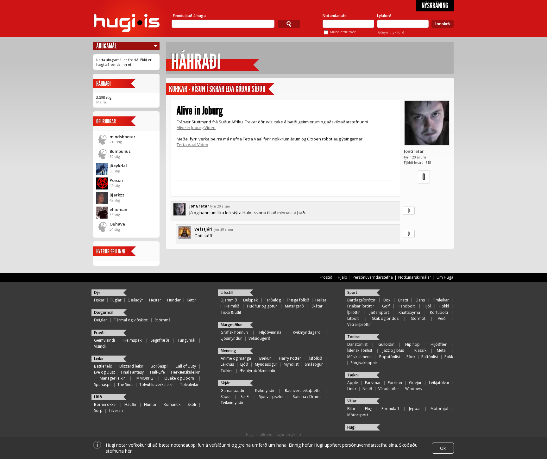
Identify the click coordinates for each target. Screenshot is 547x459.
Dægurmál (103, 312)
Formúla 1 (390, 408)
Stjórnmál (163, 320)
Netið (367, 388)
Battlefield (103, 366)
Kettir (191, 300)
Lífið (98, 397)
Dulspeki (251, 300)
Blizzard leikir (131, 366)
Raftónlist (429, 356)
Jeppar (415, 408)
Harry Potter (290, 358)
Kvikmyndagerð (307, 332)
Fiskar (99, 300)
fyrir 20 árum (220, 206)
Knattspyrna (409, 312)
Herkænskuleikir (185, 372)
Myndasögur (266, 364)
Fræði (99, 332)
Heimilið (231, 306)
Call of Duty (185, 366)
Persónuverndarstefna (373, 277)
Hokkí (444, 306)
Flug (368, 408)
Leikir (99, 358)
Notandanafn (335, 15)
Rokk (448, 356)
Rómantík (172, 404)
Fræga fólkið (298, 300)
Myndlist (291, 364)
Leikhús (227, 364)
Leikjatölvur (439, 382)
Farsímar (373, 382)
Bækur (265, 358)
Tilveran (116, 410)
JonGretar (414, 151)
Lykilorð (384, 15)
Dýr (97, 292)
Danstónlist (357, 344)
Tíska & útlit (231, 312)
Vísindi (100, 346)
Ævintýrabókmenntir (258, 370)
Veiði (442, 318)
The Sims (125, 384)
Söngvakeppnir (363, 362)
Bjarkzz (117, 195)
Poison (116, 180)
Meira (101, 102)
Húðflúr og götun (262, 306)
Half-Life (157, 372)
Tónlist (353, 336)
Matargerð (294, 306)
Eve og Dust (104, 372)
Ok (443, 448)
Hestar (155, 300)
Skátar (317, 306)
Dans (420, 300)
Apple (352, 382)
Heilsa (320, 300)
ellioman (118, 209)
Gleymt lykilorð (391, 32)
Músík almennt (360, 356)
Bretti (403, 300)
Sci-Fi (245, 396)
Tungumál (186, 340)
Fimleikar (441, 300)
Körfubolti (439, 312)
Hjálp (342, 277)
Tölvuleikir (189, 384)
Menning (228, 350)
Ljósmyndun (231, 338)
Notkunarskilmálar (414, 277)
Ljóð (244, 364)
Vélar (351, 401)
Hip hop (412, 344)
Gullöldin (386, 344)
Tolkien (227, 370)
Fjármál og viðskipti (131, 320)
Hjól (427, 306)
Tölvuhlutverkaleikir (156, 384)
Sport (352, 292)
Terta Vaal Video (192, 144)
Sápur (226, 396)
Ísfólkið (315, 358)
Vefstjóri (203, 229)
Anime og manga (236, 358)
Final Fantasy (132, 372)
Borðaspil (159, 366)
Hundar (174, 300)
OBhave (117, 224)
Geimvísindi (104, 340)
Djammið (229, 300)
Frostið (326, 277)
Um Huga (445, 277)
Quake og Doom (179, 378)
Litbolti (353, 318)
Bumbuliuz (120, 151)
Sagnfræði (160, 340)
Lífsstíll (227, 292)
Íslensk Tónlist (359, 350)
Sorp (98, 410)
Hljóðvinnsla (270, 332)
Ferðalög (273, 300)
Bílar (351, 408)
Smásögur (314, 364)
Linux (351, 388)
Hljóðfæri (439, 344)
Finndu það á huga (189, 15)
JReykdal (118, 166)
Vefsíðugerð (259, 338)
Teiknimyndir (232, 402)
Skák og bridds (385, 318)
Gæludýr (135, 300)
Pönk (410, 356)
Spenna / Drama (307, 396)
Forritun (395, 382)
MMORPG (144, 378)
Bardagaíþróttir (361, 300)
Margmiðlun (231, 324)
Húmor (150, 404)
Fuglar (116, 300)
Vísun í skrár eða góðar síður (228, 89)
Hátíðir (130, 404)
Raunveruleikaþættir (303, 390)
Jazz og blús (393, 350)
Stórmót (418, 318)
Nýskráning (435, 5)
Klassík (420, 350)
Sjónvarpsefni (271, 396)
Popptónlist (389, 356)
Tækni (353, 375)
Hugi (351, 427)
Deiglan (101, 320)
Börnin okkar (105, 404)
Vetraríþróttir (359, 324)
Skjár (225, 383)
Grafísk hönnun (234, 332)
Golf (386, 306)
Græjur (415, 382)
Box (386, 300)
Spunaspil (102, 384)
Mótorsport (357, 415)
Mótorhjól (439, 408)
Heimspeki (132, 340)
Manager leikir (112, 378)
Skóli (192, 404)
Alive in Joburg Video (196, 127)
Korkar (178, 89)
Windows (413, 388)
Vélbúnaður (388, 388)
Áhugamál (106, 46)
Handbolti (407, 306)
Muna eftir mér (343, 31)
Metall (442, 350)
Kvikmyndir (265, 390)
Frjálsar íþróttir (360, 306)
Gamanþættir (233, 390)
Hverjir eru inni (110, 251)
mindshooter (122, 137)
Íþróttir (353, 312)
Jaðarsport (379, 312)
